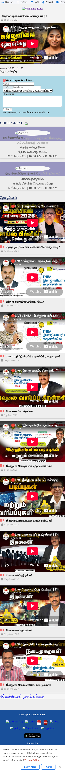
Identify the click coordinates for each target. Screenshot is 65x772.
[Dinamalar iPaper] (30, 722)
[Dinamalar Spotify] (15, 729)
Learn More (30, 767)
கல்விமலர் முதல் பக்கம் (24, 696)
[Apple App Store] (48, 729)
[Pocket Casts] (31, 729)
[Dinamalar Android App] (14, 722)
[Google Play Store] (32, 735)
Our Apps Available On (32, 714)
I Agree (48, 767)
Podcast (49, 2)
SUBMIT (7, 109)
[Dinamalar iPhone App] (45, 722)
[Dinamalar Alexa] (54, 722)
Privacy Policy (31, 760)
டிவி (37, 2)
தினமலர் (9, 2)
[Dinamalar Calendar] (39, 722)
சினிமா (23, 2)
